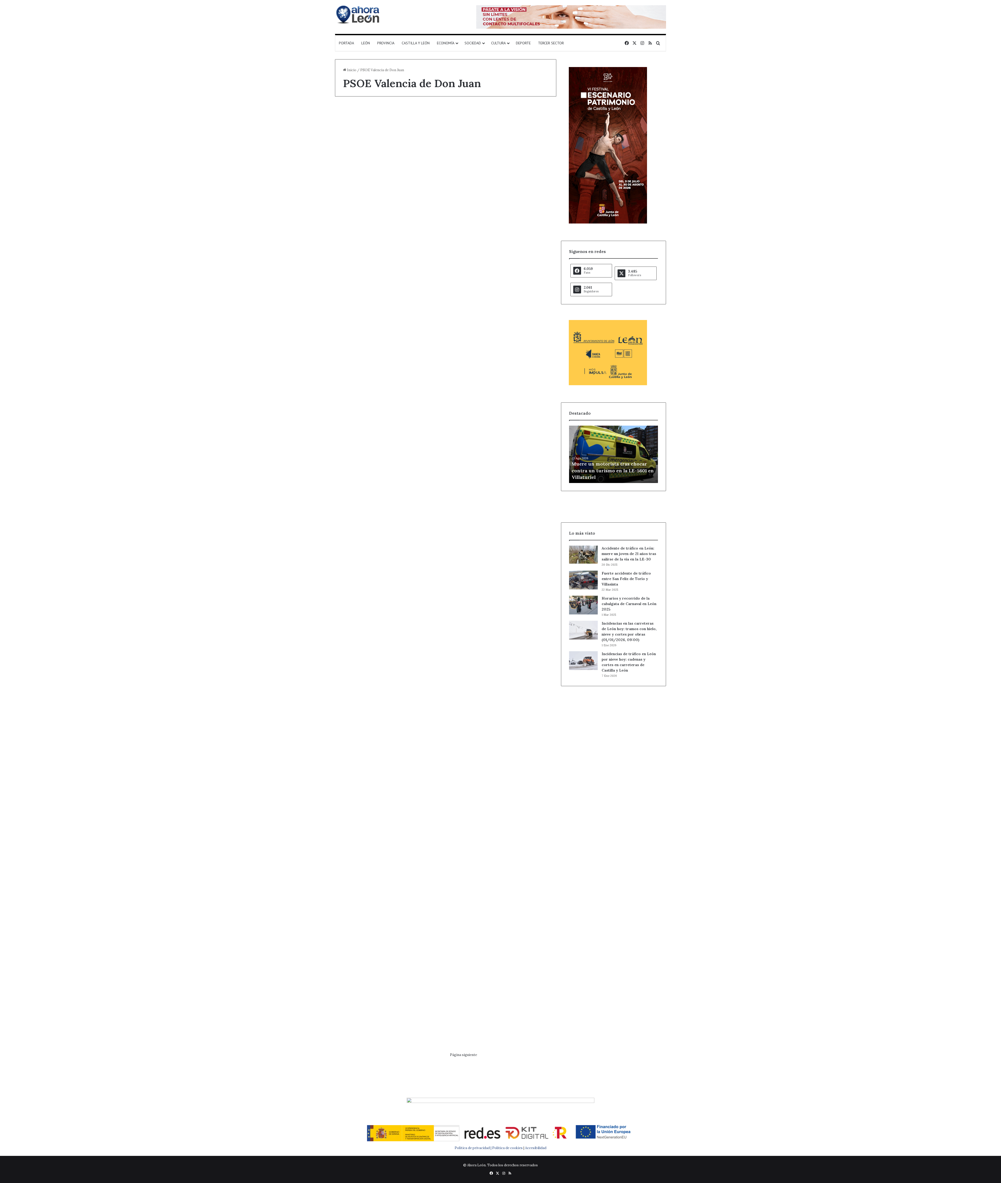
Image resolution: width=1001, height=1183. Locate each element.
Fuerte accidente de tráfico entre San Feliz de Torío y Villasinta (626, 579)
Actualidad (354, 702)
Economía (445, 43)
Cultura (498, 43)
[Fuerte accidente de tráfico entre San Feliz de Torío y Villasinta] (583, 580)
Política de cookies (507, 1148)
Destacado (354, 115)
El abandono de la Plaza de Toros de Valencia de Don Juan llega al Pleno (387, 720)
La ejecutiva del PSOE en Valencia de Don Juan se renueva (499, 899)
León (365, 43)
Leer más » (359, 268)
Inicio (351, 70)
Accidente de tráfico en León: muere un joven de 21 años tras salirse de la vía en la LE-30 (629, 554)
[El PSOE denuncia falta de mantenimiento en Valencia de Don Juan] (503, 782)
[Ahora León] (358, 14)
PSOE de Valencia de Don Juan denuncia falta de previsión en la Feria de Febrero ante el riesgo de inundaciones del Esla (385, 909)
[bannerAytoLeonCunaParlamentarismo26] (608, 384)
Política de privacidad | (473, 1148)
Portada (346, 43)
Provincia (385, 43)
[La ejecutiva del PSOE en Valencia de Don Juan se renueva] (503, 962)
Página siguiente (463, 1055)
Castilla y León (416, 43)
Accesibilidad (535, 1148)
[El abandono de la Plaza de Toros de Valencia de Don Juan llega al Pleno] (388, 780)
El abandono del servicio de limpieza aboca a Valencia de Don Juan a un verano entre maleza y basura (502, 345)
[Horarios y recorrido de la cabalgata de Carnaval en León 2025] (583, 605)
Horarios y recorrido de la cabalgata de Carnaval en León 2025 (629, 604)
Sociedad (473, 43)
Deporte (523, 43)
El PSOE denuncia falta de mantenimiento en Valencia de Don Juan (501, 720)
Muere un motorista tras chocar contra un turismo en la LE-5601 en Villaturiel (613, 470)
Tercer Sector (551, 43)
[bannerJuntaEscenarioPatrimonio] (608, 222)
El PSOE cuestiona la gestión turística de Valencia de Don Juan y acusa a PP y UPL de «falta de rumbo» (502, 143)
